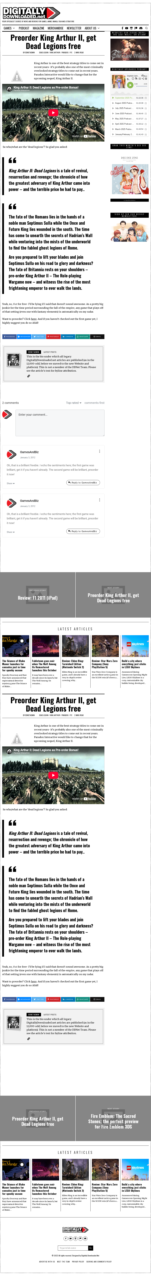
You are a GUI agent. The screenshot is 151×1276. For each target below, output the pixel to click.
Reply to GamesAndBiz (84, 482)
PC (71, 52)
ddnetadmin (30, 52)
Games (8, 28)
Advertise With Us (47, 1261)
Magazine (38, 28)
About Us (90, 28)
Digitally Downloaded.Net (90, 1255)
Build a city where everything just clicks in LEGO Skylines (134, 664)
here (34, 318)
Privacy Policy (78, 1261)
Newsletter (74, 28)
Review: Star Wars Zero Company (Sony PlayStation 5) (105, 664)
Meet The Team (63, 1261)
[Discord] (140, 28)
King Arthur (55, 52)
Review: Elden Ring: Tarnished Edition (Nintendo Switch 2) (73, 664)
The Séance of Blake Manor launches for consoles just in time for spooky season (14, 665)
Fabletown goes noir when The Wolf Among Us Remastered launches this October (44, 665)
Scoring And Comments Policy (99, 1261)
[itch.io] (131, 28)
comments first (94, 403)
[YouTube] (126, 28)
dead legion (43, 52)
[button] (90, 1248)
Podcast (24, 28)
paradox (65, 52)
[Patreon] (136, 28)
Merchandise (55, 28)
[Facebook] (122, 28)
